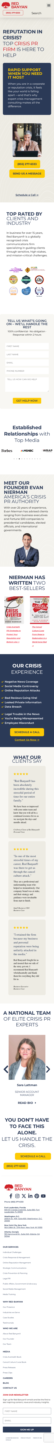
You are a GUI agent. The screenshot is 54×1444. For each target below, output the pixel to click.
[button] (48, 5)
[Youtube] (43, 1196)
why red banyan (13, 1301)
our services (10, 1247)
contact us (10, 1388)
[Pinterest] (36, 1196)
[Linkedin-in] (30, 1196)
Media (6, 1351)
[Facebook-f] (10, 1196)
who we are (10, 1328)
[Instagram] (17, 1196)
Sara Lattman (27, 1085)
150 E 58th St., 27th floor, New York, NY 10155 (23, 1227)
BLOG (6, 1383)
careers (8, 1378)
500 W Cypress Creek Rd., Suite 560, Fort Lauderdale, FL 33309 (22, 1211)
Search (36, 13)
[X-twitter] (23, 1196)
